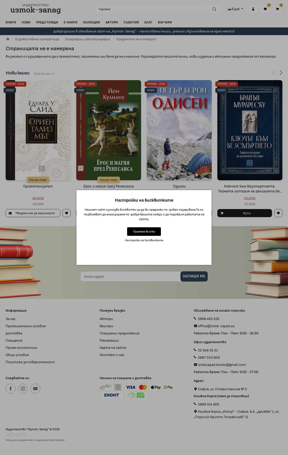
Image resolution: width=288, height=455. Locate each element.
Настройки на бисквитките (144, 240)
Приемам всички (144, 231)
